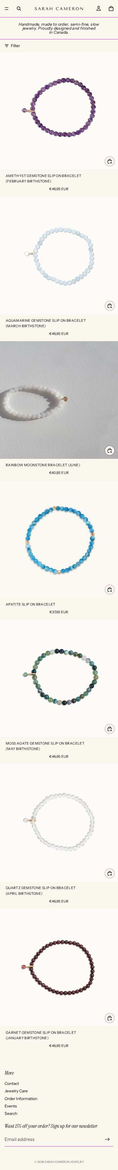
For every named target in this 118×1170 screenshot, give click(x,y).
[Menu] (6, 8)
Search (11, 1113)
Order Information (21, 1098)
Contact (12, 1083)
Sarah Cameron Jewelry (64, 1162)
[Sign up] (107, 1139)
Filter (15, 45)
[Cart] (111, 8)
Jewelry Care (16, 1090)
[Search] (19, 8)
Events (11, 1106)
